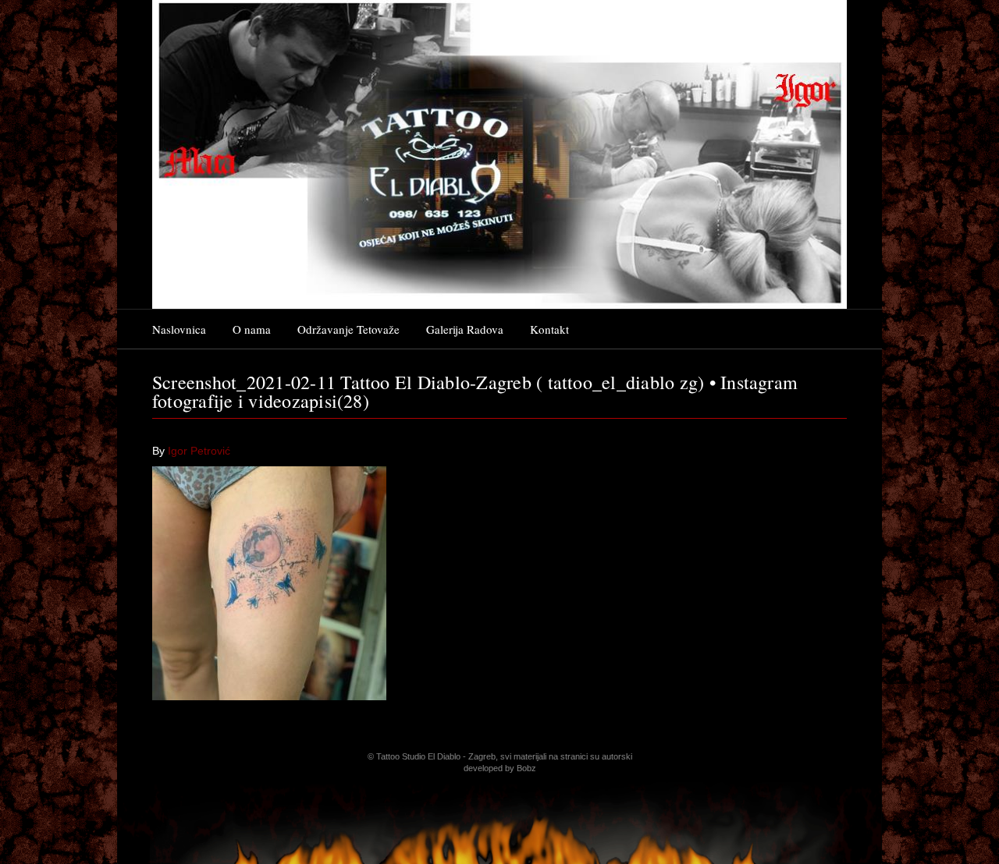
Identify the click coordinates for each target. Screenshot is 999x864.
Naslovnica (179, 329)
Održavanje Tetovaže (348, 329)
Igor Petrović (199, 450)
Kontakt (549, 329)
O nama (252, 329)
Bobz (526, 768)
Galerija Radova (464, 329)
